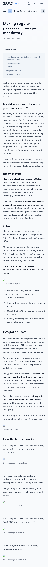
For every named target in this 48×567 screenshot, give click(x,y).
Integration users (13, 70)
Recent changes (14, 63)
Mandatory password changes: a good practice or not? (23, 58)
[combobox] (38, 3)
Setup (9, 67)
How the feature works (16, 74)
